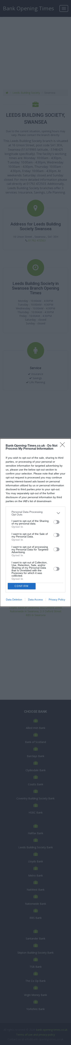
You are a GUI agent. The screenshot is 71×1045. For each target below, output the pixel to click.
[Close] (63, 445)
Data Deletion (14, 599)
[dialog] (35, 523)
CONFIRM (22, 586)
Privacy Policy (57, 599)
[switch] (56, 522)
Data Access (35, 599)
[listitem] (35, 513)
